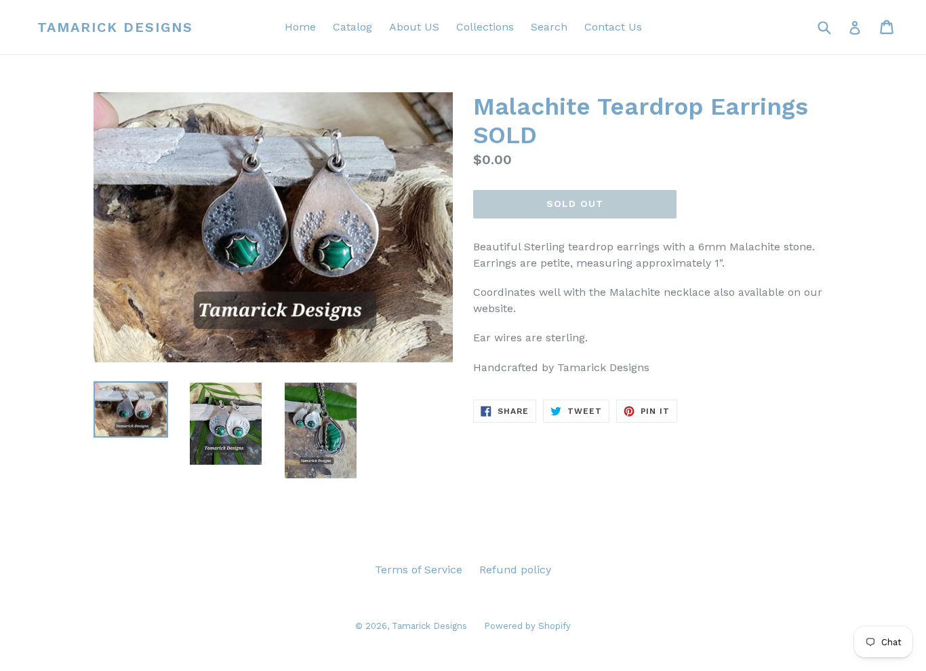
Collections (485, 26)
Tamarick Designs (115, 27)
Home (300, 26)
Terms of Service (418, 569)
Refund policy (515, 569)
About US (414, 26)
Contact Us (613, 26)
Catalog (352, 26)
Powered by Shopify (527, 626)
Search (549, 26)
